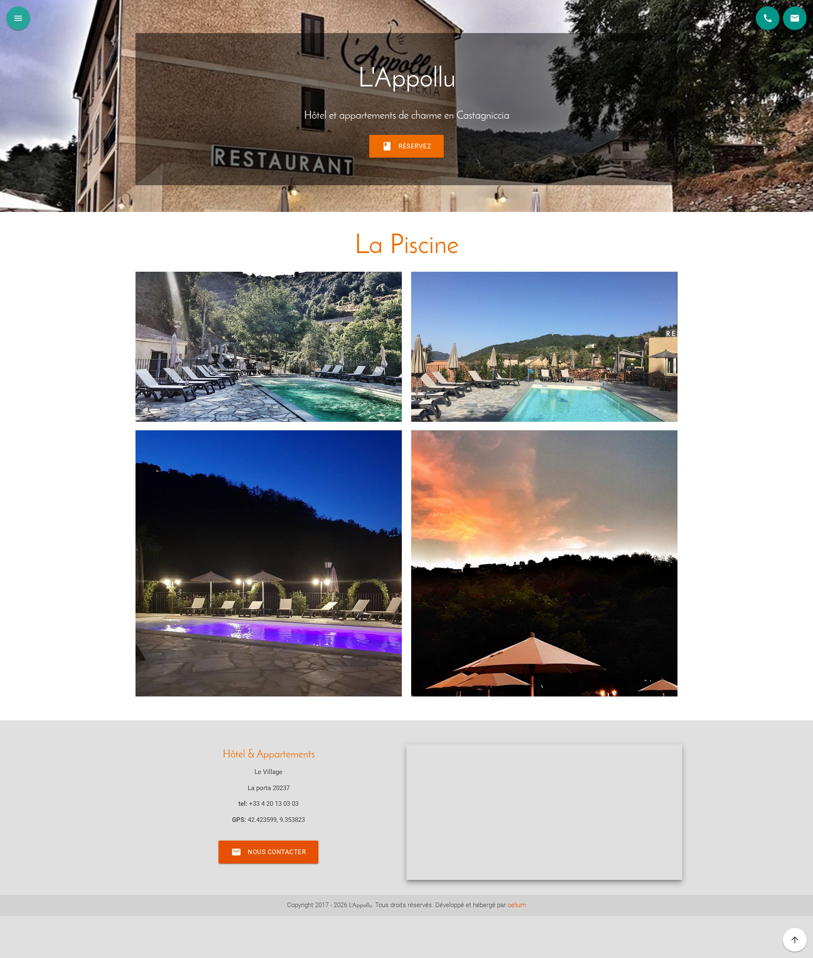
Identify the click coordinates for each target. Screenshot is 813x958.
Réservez (406, 146)
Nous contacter (268, 852)
